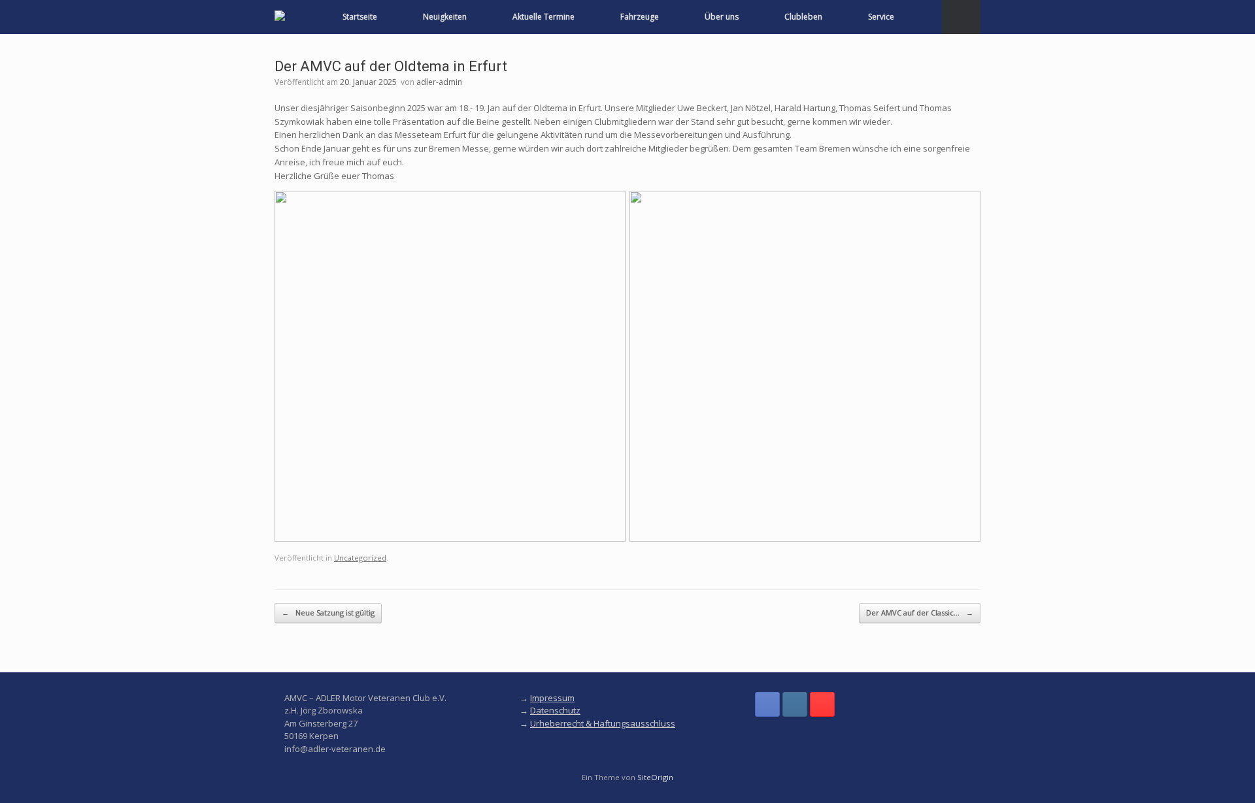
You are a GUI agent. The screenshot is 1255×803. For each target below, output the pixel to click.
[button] (961, 17)
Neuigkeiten (445, 16)
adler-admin (439, 82)
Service (881, 16)
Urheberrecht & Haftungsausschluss (602, 723)
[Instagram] (794, 704)
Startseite (360, 16)
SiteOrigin (655, 777)
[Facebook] (767, 704)
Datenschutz (555, 710)
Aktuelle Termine (543, 16)
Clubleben (803, 16)
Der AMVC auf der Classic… (919, 612)
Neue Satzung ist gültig (328, 612)
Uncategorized (360, 558)
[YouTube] (822, 704)
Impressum (552, 698)
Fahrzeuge (639, 16)
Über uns (722, 16)
